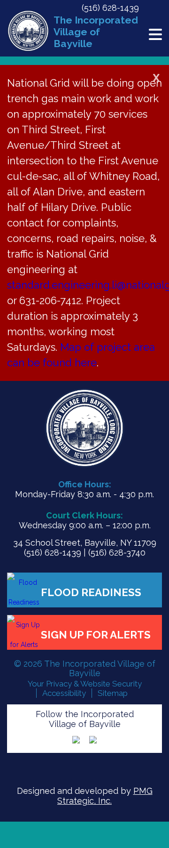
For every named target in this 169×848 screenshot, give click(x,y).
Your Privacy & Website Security (85, 683)
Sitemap (113, 693)
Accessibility (64, 693)
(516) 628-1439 (110, 8)
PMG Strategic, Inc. (105, 796)
